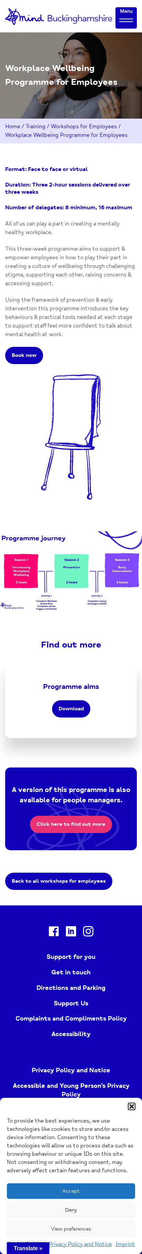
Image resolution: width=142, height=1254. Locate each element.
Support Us (71, 1003)
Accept (71, 1191)
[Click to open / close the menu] (126, 20)
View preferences (71, 1229)
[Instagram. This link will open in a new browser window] (88, 932)
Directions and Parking (71, 988)
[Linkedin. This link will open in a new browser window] (71, 932)
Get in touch (71, 972)
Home (12, 126)
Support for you (71, 957)
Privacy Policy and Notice (80, 1244)
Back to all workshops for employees (59, 881)
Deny (71, 1210)
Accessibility (71, 1034)
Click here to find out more (71, 824)
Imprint (125, 1244)
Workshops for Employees (84, 126)
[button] (131, 1106)
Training (35, 126)
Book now (24, 355)
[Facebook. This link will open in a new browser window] (54, 932)
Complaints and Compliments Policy (71, 1018)
